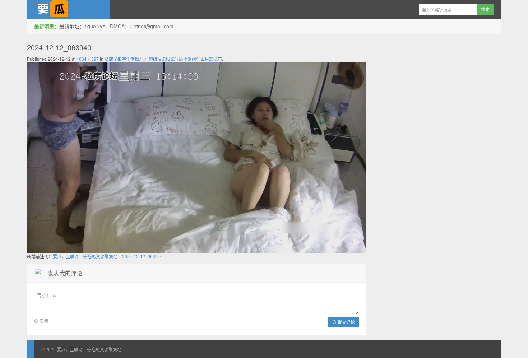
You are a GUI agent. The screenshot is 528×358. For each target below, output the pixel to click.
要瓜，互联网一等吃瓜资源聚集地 (68, 9)
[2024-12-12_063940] (196, 157)
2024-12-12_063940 (142, 256)
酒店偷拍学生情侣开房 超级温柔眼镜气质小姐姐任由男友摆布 (163, 59)
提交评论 (346, 322)
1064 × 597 (88, 59)
